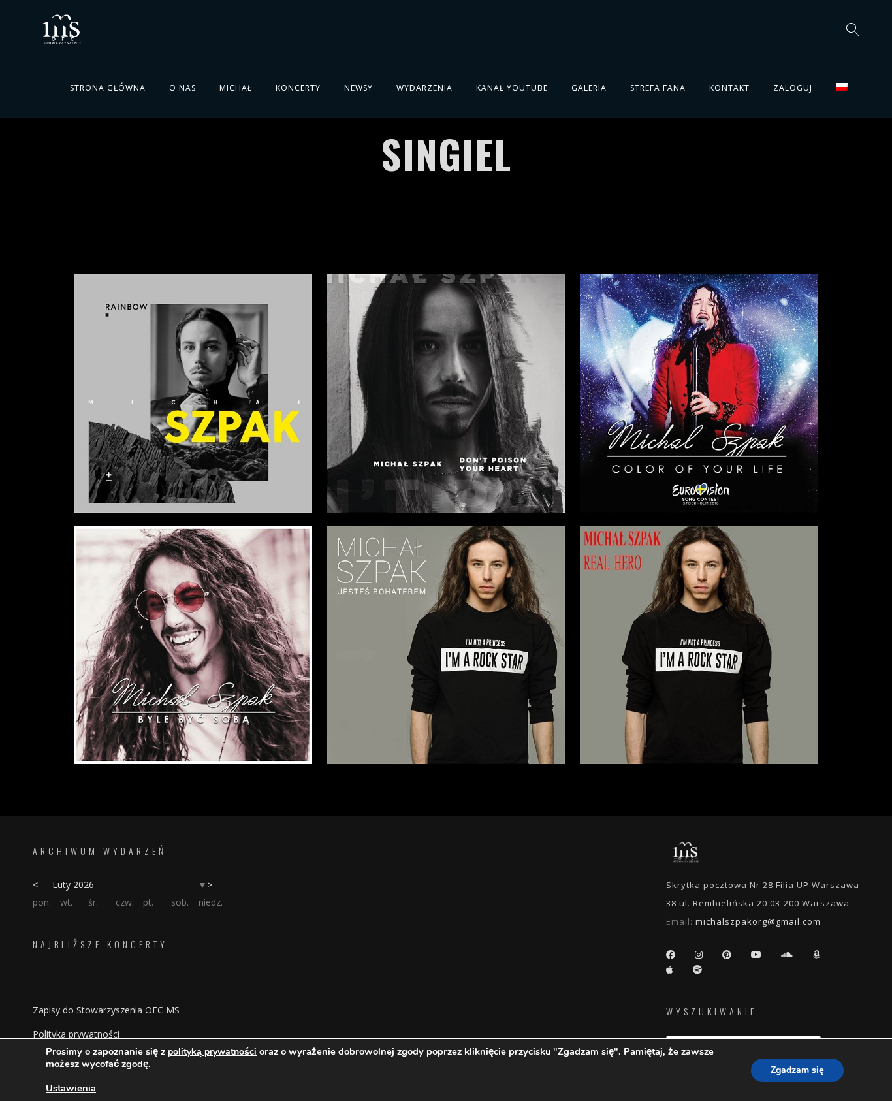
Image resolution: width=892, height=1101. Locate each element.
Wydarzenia (424, 87)
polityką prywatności (212, 1051)
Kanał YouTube (512, 87)
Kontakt (729, 87)
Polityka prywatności (76, 1034)
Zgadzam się (797, 1070)
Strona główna (108, 87)
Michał (235, 87)
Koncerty (298, 87)
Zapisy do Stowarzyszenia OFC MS (106, 1010)
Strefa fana (658, 87)
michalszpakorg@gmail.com (758, 921)
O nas (182, 87)
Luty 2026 (73, 884)
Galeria (589, 87)
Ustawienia (71, 1088)
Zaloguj (792, 87)
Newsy (358, 87)
